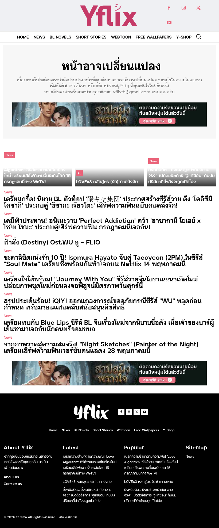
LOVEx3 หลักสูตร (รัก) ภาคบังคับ (87, 481)
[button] (198, 36)
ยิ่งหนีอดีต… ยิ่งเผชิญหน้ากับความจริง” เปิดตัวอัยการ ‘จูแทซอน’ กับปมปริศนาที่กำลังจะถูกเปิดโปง (89, 495)
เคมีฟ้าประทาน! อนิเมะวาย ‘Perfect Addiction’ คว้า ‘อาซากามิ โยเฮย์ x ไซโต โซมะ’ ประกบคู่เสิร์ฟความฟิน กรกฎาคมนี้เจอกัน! (102, 223)
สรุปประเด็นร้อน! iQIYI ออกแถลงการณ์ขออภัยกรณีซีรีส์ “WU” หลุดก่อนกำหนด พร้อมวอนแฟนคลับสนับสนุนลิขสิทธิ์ (103, 303)
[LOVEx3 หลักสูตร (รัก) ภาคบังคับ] (109, 163)
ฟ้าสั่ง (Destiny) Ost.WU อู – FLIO (52, 242)
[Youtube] (169, 23)
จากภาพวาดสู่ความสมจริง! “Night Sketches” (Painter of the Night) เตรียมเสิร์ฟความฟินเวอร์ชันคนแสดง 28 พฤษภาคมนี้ (101, 347)
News (9, 155)
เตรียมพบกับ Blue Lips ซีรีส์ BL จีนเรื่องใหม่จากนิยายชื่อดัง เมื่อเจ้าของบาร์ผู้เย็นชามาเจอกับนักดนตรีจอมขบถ (109, 325)
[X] (198, 8)
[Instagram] (184, 8)
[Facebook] (169, 8)
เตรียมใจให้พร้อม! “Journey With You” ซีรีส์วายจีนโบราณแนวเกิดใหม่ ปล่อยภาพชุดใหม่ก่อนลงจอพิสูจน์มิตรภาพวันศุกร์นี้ (101, 282)
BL (79, 173)
